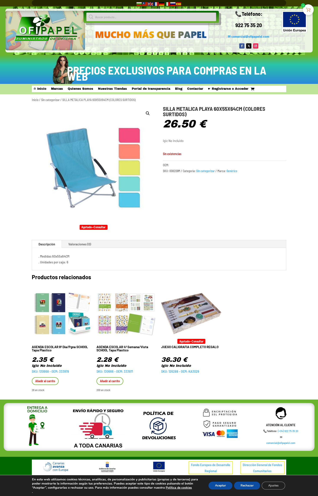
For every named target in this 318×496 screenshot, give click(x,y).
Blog (178, 88)
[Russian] (173, 4)
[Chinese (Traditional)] (145, 4)
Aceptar (220, 485)
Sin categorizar (50, 100)
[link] (288, 431)
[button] (148, 113)
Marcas (57, 88)
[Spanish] (178, 4)
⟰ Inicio (40, 88)
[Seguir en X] (248, 46)
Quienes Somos (80, 88)
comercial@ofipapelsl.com (250, 36)
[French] (156, 4)
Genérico (231, 171)
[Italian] (167, 4)
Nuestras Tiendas (112, 88)
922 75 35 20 (248, 25)
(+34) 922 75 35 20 (288, 431)
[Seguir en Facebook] (241, 46)
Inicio (35, 100)
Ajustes (273, 485)
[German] (162, 4)
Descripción (47, 244)
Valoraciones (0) (79, 244)
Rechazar (247, 485)
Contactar (195, 88)
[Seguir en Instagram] (255, 46)
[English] (150, 4)
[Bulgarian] (139, 4)
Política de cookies (179, 488)
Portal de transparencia (151, 88)
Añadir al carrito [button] (45, 381)
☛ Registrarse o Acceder (228, 88)
